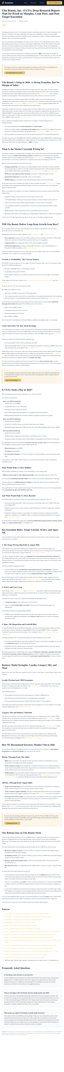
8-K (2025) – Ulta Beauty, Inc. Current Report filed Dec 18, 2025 (23, 919)
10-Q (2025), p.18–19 (13, 517)
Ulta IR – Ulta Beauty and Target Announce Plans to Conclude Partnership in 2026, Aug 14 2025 (33, 931)
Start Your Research (54, 3)
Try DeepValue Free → (12, 823)
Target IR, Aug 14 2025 (37, 552)
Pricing (42, 3)
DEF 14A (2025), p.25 (32, 103)
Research (33, 3)
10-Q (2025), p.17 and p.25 (33, 579)
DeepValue (13, 806)
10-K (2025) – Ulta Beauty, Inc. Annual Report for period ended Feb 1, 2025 (27, 913)
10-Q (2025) (42, 793)
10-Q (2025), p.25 (25, 117)
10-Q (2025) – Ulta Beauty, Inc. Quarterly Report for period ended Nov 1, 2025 (27, 916)
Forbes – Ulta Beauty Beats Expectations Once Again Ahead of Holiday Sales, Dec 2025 (30, 945)
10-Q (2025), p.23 (54, 131)
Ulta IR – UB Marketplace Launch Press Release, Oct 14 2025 (22, 928)
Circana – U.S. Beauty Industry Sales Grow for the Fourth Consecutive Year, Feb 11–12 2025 (31, 951)
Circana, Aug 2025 (52, 171)
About (25, 3)
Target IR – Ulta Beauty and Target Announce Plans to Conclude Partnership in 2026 (30, 934)
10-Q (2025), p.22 (31, 248)
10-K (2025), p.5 (18, 103)
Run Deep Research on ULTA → (14, 73)
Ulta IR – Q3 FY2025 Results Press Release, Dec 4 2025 (20, 925)
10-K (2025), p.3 (44, 94)
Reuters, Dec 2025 (39, 157)
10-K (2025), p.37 (41, 131)
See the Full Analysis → (12, 380)
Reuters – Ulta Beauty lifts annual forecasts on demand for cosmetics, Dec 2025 (29, 937)
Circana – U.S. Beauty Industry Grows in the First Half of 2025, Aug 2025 (26, 954)
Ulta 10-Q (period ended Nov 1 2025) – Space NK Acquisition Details (24, 957)
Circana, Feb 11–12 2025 (37, 171)
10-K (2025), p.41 (48, 234)
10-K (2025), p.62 (51, 718)
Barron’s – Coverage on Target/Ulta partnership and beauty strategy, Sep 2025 (28, 948)
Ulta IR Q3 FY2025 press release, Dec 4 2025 (40, 280)
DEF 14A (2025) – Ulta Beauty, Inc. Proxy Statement (20, 922)
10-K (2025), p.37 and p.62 (33, 738)
